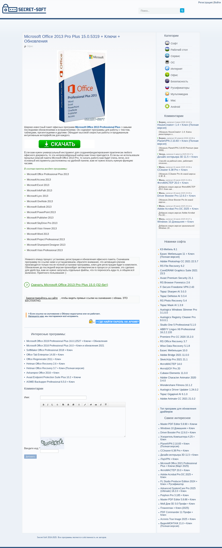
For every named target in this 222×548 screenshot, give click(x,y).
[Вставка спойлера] (105, 404)
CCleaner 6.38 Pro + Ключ (172, 169)
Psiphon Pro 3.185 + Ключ (174, 495)
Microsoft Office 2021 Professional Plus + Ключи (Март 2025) (178, 464)
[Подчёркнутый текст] (52, 404)
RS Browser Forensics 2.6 (175, 282)
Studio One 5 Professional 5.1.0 (178, 324)
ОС (173, 62)
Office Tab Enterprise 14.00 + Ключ (45, 354)
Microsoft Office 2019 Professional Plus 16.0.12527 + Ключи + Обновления (66, 341)
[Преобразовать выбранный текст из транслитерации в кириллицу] (100, 404)
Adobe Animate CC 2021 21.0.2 (177, 398)
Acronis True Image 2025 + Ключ (178, 519)
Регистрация (205, 2)
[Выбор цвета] (85, 404)
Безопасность (179, 81)
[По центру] (68, 404)
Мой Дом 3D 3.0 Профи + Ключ (177, 503)
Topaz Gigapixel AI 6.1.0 (173, 394)
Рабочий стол (179, 49)
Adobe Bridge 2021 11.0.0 (174, 355)
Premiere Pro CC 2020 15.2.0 (176, 336)
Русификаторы (180, 87)
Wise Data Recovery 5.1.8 (175, 345)
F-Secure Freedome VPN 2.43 (177, 287)
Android (175, 106)
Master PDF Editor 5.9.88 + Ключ (178, 499)
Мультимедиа (179, 94)
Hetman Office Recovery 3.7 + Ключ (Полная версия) (55, 368)
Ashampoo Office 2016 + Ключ (42, 372)
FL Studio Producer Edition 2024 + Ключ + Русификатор (178, 482)
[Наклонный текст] (48, 404)
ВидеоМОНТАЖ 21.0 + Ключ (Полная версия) (176, 524)
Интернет (176, 68)
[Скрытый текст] (90, 404)
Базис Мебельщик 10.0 (173, 350)
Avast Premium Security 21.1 (176, 278)
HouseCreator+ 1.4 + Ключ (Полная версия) (178, 126)
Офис (30, 46)
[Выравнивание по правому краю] (73, 404)
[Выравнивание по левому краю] (63, 404)
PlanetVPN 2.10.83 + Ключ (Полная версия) (177, 142)
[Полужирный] (43, 404)
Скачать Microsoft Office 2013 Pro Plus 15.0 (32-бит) (69, 284)
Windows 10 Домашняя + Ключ (175, 221)
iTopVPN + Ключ (169, 459)
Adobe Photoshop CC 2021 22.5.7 (179, 261)
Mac (173, 100)
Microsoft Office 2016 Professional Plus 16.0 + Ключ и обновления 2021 (65, 345)
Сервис (175, 56)
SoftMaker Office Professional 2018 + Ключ (49, 350)
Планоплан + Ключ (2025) (174, 508)
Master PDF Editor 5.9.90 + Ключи (178, 424)
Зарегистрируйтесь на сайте (42, 298)
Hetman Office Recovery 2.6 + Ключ (45, 363)
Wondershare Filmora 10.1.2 (176, 385)
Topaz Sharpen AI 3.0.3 (173, 291)
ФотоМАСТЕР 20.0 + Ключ (172, 182)
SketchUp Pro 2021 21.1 (174, 359)
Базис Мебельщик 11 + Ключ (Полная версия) (177, 255)
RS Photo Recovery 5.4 (173, 300)
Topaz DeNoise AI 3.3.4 (173, 296)
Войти (217, 2)
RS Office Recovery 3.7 (173, 341)
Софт (174, 43)
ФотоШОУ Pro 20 (170, 368)
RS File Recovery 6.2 (172, 265)
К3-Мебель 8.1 (168, 249)
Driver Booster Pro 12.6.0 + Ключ (176, 195)
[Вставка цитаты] (95, 404)
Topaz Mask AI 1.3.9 (171, 305)
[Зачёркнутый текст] (57, 404)
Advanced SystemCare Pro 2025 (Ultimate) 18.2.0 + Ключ (178, 489)
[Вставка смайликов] (79, 404)
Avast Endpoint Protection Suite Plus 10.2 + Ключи (53, 377)
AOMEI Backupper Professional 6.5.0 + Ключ (50, 382)
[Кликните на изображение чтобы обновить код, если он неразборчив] (52, 448)
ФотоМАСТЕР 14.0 (171, 364)
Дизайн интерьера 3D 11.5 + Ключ (177, 156)
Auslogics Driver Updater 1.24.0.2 (179, 389)
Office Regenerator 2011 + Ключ (43, 359)
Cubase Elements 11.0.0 (174, 373)
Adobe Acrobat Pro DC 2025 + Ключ (177, 208)
